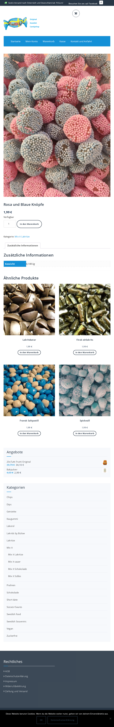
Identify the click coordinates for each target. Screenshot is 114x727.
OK (41, 720)
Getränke (11, 511)
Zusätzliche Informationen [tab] (22, 245)
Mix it (10, 547)
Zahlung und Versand (16, 691)
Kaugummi (12, 518)
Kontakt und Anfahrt (81, 41)
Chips (9, 497)
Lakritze (11, 540)
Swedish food (14, 614)
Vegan (10, 628)
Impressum (11, 681)
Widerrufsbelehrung (15, 686)
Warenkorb (48, 41)
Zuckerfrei (12, 635)
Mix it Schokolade (17, 568)
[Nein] (110, 718)
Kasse (62, 41)
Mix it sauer (14, 561)
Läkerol (10, 525)
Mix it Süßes (14, 576)
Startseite (15, 41)
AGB (7, 671)
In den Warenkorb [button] (29, 352)
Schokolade (13, 592)
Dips (9, 504)
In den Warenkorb (29, 224)
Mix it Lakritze (22, 236)
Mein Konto (32, 41)
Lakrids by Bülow (16, 533)
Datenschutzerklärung (16, 676)
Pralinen (11, 585)
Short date (12, 599)
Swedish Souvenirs (16, 621)
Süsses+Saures (14, 606)
